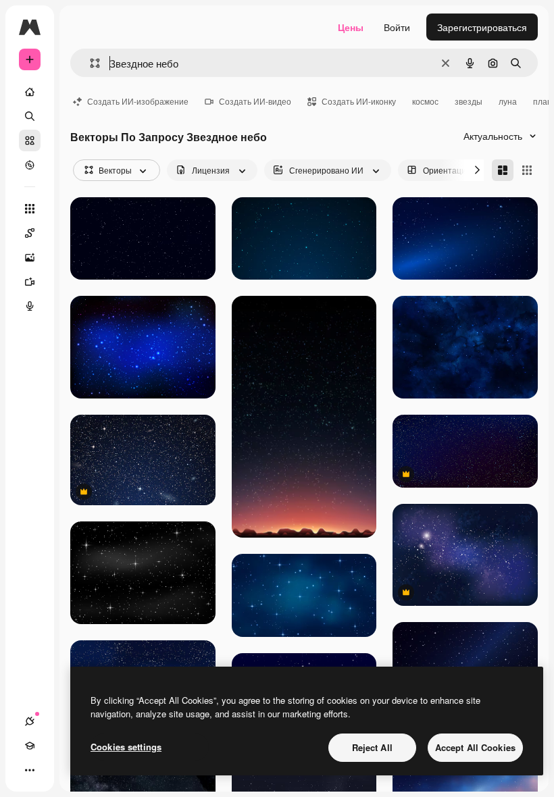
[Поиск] (30, 116)
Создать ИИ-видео (255, 101)
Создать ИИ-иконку (359, 101)
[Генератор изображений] (30, 257)
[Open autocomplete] (89, 63)
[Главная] (30, 92)
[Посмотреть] (30, 165)
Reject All (372, 747)
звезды (468, 101)
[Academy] (30, 745)
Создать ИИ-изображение (137, 101)
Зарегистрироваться (482, 27)
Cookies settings (126, 746)
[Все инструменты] (30, 209)
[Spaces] (30, 233)
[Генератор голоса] (30, 306)
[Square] (527, 170)
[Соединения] (30, 721)
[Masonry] (502, 170)
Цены (350, 27)
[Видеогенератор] (30, 281)
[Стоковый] (30, 140)
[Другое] (30, 770)
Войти (397, 27)
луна (508, 101)
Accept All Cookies (475, 747)
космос (425, 101)
